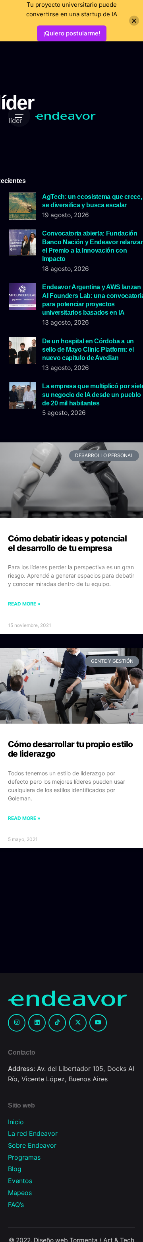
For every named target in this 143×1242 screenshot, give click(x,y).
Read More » (24, 604)
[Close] (134, 21)
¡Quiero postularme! (71, 33)
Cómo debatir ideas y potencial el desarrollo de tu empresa (67, 543)
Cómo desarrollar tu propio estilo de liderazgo (70, 749)
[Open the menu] (19, 116)
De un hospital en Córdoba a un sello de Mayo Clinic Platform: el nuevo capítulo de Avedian (88, 349)
